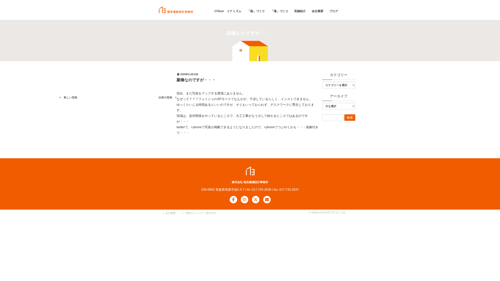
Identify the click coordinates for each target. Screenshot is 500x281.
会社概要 (170, 213)
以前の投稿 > (168, 97)
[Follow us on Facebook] (233, 200)
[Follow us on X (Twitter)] (256, 200)
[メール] (267, 200)
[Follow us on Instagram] (244, 200)
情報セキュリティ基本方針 (201, 213)
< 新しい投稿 (68, 97)
